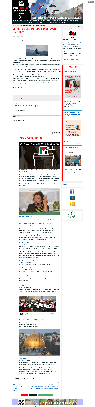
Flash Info (50, 384)
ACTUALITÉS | (50, 20)
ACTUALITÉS (19, 25)
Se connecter (59, 406)
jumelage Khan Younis (16, 386)
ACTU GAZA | (43, 20)
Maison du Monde (28, 386)
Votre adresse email (17, 112)
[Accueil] (47, 10)
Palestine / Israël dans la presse (27, 243)
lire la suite (77, 108)
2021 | (57, 382)
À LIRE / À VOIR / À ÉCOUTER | (25, 20)
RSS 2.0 (70, 406)
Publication (35, 388)
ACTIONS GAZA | (36, 20)
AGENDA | (55, 20)
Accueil (14, 25)
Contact (65, 406)
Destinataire (16, 116)
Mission (18, 388)
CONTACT (64, 22)
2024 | (19, 384)
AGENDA (91, 1)
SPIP (80, 406)
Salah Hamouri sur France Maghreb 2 (28, 260)
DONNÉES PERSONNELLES (42, 406)
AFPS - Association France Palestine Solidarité (35, 98)
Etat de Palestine (44, 384)
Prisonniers (22, 388)
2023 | (17, 384)
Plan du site (52, 406)
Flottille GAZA (55, 384)
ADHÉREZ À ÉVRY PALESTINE (71, 59)
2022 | (14, 384)
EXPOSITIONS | (37, 22)
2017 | (46, 382)
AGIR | (59, 20)
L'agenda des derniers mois (72, 178)
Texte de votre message (18, 120)
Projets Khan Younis (27, 388)
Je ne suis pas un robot (19, 110)
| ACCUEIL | (16, 20)
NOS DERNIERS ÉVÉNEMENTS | (55, 22)
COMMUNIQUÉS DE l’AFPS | (73, 20)
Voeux (24, 390)
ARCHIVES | (63, 20)
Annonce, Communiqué (25, 384)
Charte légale (31, 406)
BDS (41, 384)
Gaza (59, 384)
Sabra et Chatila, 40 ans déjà (26, 275)
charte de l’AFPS (67, 46)
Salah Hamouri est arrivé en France (28, 268)
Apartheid (31, 384)
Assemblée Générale (36, 384)
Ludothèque (22, 386)
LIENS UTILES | (44, 22)
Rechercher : (80, 26)
